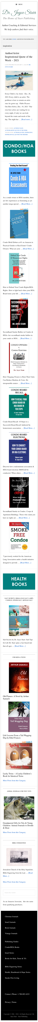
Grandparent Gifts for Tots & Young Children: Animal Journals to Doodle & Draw (18, 825)
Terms (14, 1002)
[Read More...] (26, 204)
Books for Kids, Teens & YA (15, 958)
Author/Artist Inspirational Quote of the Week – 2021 (18, 56)
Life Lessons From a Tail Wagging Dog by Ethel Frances (17, 736)
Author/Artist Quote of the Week (16, 130)
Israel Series (9, 953)
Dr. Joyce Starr (19, 12)
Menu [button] (20, 4)
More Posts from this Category (14, 780)
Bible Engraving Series (13, 966)
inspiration (28, 132)
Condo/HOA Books (12, 947)
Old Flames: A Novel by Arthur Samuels (16, 697)
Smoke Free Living (12, 978)
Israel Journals (10, 922)
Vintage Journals (11, 933)
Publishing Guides (11, 941)
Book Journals (10, 928)
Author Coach (18, 128)
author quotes (19, 132)
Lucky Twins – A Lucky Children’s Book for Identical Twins (17, 774)
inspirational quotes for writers (16, 134)
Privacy (8, 1002)
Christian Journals (11, 916)
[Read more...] (26, 119)
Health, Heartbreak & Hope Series (17, 972)
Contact (8, 994)
